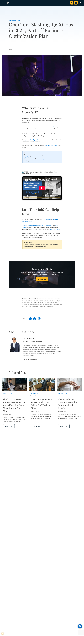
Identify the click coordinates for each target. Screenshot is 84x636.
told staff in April (50, 126)
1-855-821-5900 (46, 219)
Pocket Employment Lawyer (45, 159)
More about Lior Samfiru (30, 359)
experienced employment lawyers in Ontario (36, 225)
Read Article (8, 426)
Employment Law (14, 20)
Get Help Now (42, 279)
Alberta (50, 225)
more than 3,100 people (51, 145)
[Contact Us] (76, 3)
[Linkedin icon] (39, 318)
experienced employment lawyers (33, 140)
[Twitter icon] (34, 318)
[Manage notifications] (2, 633)
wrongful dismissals (55, 229)
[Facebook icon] (30, 318)
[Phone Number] (71, 3)
